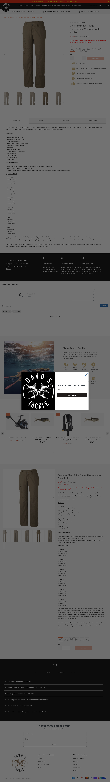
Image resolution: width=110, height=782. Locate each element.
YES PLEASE (71, 395)
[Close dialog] (86, 374)
